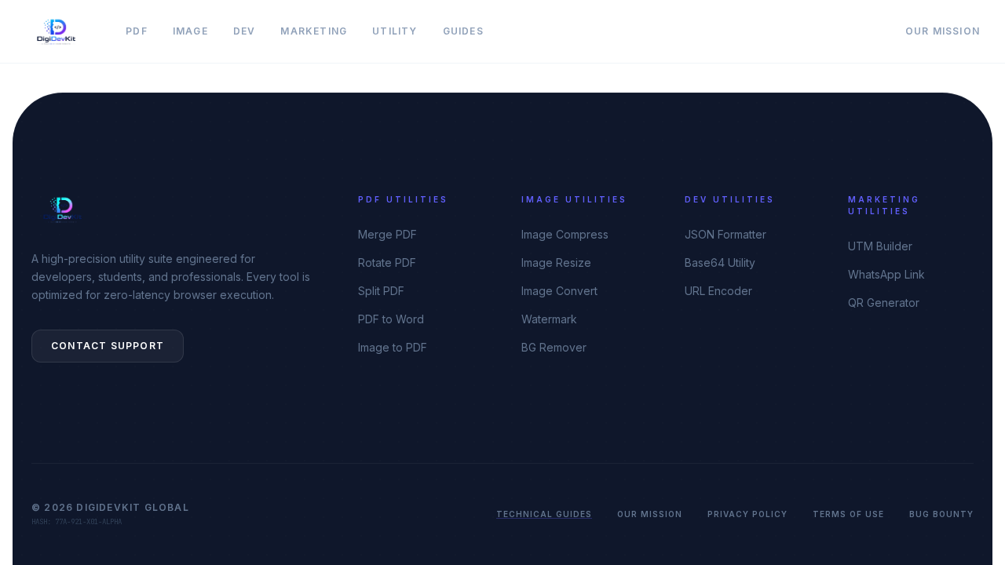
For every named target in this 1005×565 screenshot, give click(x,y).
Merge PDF (387, 234)
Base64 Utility (720, 262)
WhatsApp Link (886, 274)
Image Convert (559, 290)
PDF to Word (391, 319)
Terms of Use (848, 514)
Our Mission (942, 31)
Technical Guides (544, 514)
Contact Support (107, 346)
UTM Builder (880, 246)
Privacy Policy (747, 514)
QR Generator (883, 302)
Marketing (313, 31)
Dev (244, 31)
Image (190, 31)
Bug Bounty (941, 514)
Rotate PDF (387, 262)
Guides (463, 31)
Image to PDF (392, 347)
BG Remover (554, 347)
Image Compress (564, 234)
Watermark (549, 319)
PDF (137, 31)
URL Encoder (718, 290)
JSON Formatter (725, 234)
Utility (394, 31)
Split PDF (381, 290)
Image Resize (556, 262)
